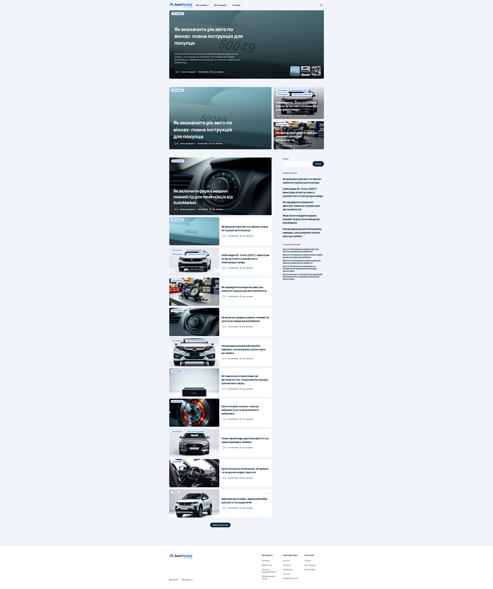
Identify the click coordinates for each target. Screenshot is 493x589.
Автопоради (178, 90)
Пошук (286, 159)
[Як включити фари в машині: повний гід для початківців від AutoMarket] (220, 186)
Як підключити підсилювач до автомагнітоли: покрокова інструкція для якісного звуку (300, 268)
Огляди (175, 492)
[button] (321, 5)
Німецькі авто (212, 13)
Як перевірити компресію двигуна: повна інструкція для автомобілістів (301, 205)
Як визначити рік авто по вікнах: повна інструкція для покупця (302, 180)
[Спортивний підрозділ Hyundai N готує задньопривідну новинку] (194, 443)
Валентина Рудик (290, 274)
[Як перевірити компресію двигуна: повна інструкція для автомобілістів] (299, 135)
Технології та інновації (232, 13)
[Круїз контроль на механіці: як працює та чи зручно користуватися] (194, 473)
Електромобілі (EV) (195, 13)
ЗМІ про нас (186, 580)
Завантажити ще (220, 525)
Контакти (173, 580)
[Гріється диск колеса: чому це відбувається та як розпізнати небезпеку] (194, 413)
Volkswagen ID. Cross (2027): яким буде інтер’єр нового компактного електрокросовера (303, 192)
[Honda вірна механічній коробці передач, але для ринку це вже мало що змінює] (194, 352)
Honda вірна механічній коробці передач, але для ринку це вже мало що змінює (302, 232)
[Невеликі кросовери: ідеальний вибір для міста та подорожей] (194, 503)
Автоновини (178, 13)
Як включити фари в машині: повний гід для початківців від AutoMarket (301, 219)
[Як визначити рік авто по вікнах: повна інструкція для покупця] (220, 118)
